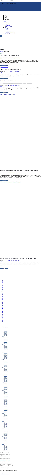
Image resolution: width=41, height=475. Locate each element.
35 (2, 302)
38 (2, 305)
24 (2, 292)
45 (2, 311)
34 (2, 301)
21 (2, 290)
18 (2, 287)
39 (2, 306)
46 (2, 312)
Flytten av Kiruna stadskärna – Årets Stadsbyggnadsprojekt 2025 (17, 83)
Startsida (1, 51)
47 (2, 313)
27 (2, 295)
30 (2, 298)
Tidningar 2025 (16, 57)
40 (2, 307)
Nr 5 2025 (12, 85)
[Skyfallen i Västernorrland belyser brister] (4, 67)
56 (2, 321)
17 (2, 286)
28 (2, 296)
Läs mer (4, 65)
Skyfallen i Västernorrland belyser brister (12, 69)
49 (2, 315)
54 (2, 319)
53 (2, 318)
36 (2, 303)
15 (2, 284)
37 (2, 304)
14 (2, 283)
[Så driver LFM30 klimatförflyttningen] (1, 53)
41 (2, 308)
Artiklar (9, 57)
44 (2, 310)
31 (2, 299)
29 (2, 297)
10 (2, 280)
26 (2, 294)
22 (2, 291)
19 (2, 288)
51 (2, 317)
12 (2, 282)
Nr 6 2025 (12, 57)
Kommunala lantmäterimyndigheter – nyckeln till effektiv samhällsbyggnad (19, 258)
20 (2, 289)
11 (2, 281)
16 (2, 285)
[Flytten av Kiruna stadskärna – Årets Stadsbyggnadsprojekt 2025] (8, 80)
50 (2, 316)
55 (2, 320)
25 (2, 293)
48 (2, 314)
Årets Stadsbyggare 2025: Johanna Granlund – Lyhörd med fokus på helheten (20, 170)
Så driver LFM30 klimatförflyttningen (11, 55)
